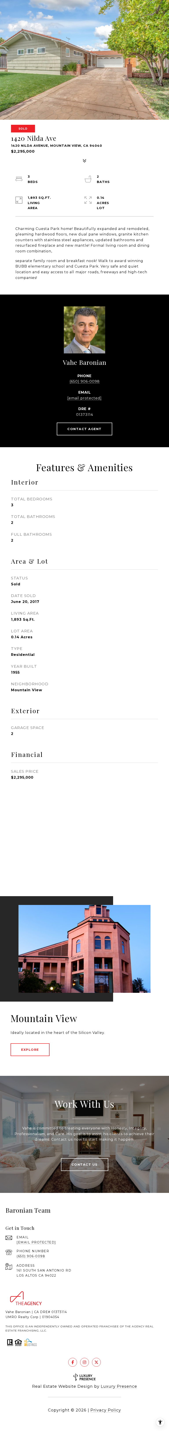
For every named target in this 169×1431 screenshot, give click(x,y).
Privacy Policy (105, 1410)
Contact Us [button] (85, 1165)
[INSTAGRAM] (84, 1362)
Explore (30, 1050)
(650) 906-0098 (85, 381)
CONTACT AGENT (84, 429)
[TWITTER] (96, 1362)
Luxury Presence (119, 1386)
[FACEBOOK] (72, 1362)
